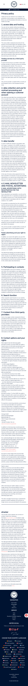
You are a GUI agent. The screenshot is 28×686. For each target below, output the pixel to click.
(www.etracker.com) (11, 518)
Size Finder (14, 603)
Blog (14, 614)
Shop (14, 606)
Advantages (14, 604)
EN (22, 4)
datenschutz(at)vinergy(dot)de (8, 424)
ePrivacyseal (4, 551)
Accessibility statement (14, 674)
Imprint (14, 675)
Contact (14, 618)
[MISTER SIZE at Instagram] (13, 629)
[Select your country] (20, 4)
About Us (14, 607)
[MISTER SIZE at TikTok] (17, 629)
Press (14, 619)
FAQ (14, 613)
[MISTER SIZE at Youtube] (15, 629)
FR (24, 4)
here (13, 585)
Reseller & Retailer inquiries (14, 616)
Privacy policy (14, 677)
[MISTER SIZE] (14, 595)
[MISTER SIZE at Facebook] (10, 629)
